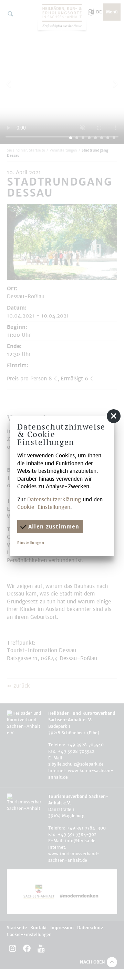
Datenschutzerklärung (54, 499)
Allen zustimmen (52, 526)
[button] (114, 416)
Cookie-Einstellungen (43, 507)
